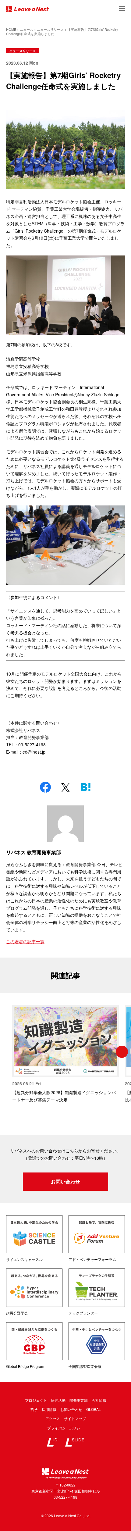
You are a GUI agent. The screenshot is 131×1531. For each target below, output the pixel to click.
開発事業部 (78, 1400)
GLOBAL (93, 1409)
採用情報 (49, 1409)
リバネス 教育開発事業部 (33, 852)
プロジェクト (36, 1400)
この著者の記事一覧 (25, 941)
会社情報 (99, 1400)
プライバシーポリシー (65, 1427)
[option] (65, 1054)
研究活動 (58, 1400)
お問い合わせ (65, 1181)
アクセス (52, 1418)
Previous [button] (9, 1052)
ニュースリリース (22, 50)
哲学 (34, 1409)
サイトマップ (75, 1418)
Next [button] (122, 1052)
